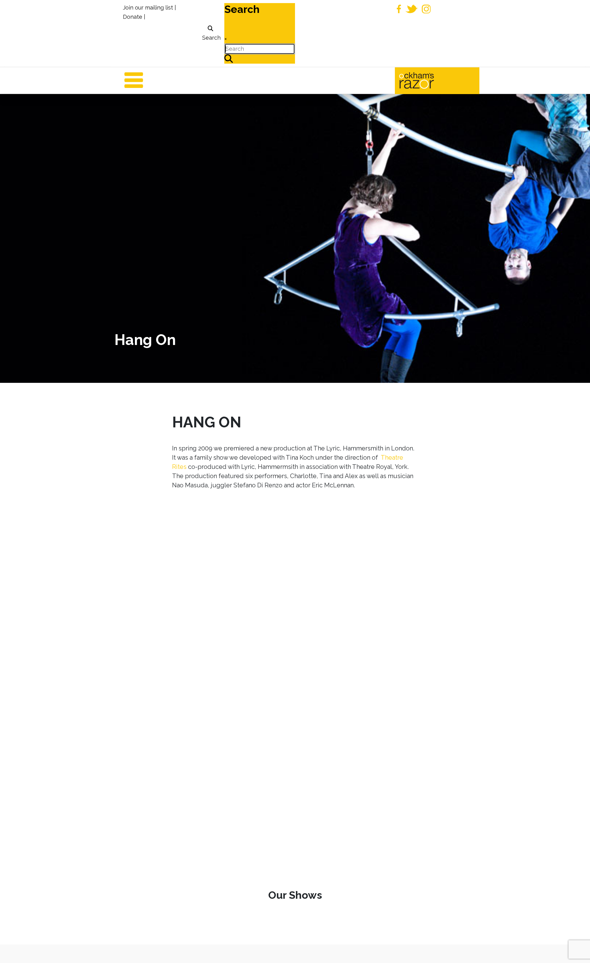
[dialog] (210, 33)
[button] (576, 949)
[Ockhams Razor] (429, 80)
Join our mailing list (148, 7)
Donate (132, 17)
